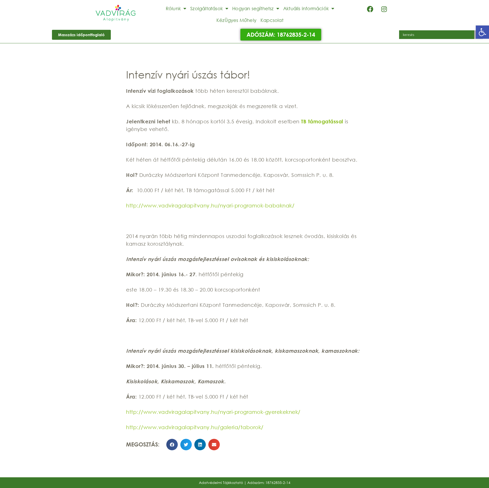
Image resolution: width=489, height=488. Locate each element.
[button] (482, 32)
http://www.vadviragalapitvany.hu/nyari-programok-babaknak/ (210, 205)
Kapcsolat (272, 20)
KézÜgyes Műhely (236, 20)
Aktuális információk (306, 8)
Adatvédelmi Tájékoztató (221, 482)
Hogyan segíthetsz (253, 8)
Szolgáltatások (206, 8)
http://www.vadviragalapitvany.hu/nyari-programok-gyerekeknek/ (213, 412)
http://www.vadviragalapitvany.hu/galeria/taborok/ (195, 427)
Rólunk (173, 8)
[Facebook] (370, 9)
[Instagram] (384, 9)
